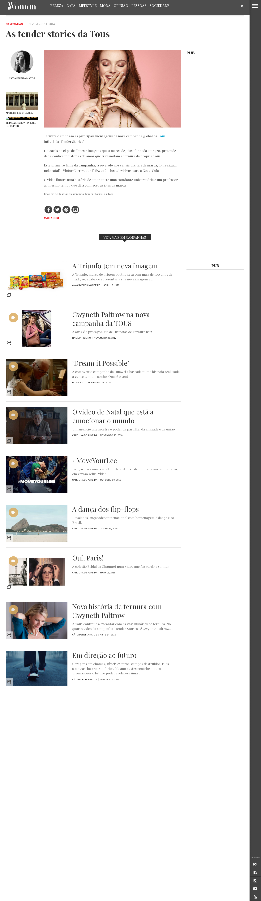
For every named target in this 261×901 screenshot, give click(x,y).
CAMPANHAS (14, 24)
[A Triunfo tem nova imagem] (36, 297)
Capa (70, 5)
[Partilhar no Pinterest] (66, 209)
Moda (105, 5)
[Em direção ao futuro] (36, 684)
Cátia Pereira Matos (22, 78)
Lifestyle (88, 5)
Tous (161, 136)
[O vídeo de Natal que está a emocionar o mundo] (36, 443)
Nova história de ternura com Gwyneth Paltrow (117, 611)
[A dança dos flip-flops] (36, 540)
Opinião (121, 5)
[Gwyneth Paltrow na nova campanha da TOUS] (36, 346)
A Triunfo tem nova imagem (115, 265)
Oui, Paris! (88, 557)
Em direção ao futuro (104, 655)
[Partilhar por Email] (75, 209)
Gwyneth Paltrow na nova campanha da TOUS (111, 319)
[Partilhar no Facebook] (48, 209)
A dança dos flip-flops (105, 509)
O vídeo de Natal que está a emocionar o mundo (112, 416)
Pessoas (138, 5)
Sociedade (159, 5)
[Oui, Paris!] (36, 589)
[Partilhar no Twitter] (57, 209)
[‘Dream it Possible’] (36, 394)
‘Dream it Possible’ (100, 363)
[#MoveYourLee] (36, 492)
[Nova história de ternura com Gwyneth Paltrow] (36, 638)
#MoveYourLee (94, 460)
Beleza (56, 5)
